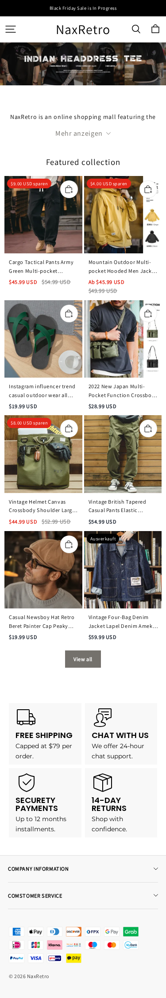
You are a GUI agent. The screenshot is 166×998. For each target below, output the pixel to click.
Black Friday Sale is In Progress (83, 8)
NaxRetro (83, 29)
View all (83, 659)
